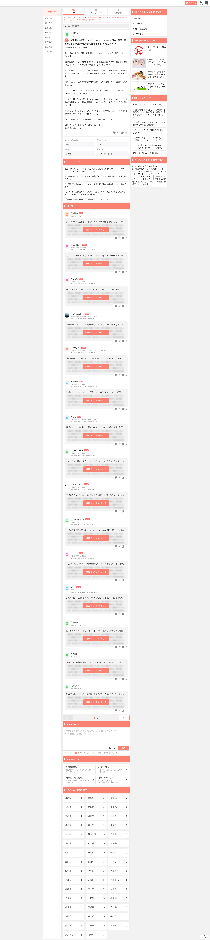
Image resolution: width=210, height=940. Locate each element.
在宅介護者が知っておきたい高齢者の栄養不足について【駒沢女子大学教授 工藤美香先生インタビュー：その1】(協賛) (149, 113)
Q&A (73, 12)
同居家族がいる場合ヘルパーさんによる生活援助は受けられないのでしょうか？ (96, 185)
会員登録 (192, 3)
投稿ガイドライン (69, 753)
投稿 (123, 748)
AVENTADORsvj (77, 314)
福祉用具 (48, 23)
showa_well (76, 348)
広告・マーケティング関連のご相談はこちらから (149, 131)
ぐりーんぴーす (77, 450)
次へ (124, 718)
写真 (114, 747)
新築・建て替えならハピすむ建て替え (149, 177)
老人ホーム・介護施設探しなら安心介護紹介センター (149, 169)
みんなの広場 (96, 12)
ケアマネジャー (139, 34)
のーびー (74, 381)
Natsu (73, 587)
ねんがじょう (76, 245)
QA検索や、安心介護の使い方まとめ (147, 153)
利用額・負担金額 (140, 29)
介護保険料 (137, 18)
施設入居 (48, 47)
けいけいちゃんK (78, 519)
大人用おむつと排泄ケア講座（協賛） (148, 104)
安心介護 (9, 3)
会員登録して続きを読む (94, 230)
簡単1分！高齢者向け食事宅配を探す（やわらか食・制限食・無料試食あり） (149, 146)
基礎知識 (118, 12)
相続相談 (48, 33)
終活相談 (48, 37)
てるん (73, 416)
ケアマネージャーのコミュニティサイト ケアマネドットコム (149, 172)
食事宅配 (48, 28)
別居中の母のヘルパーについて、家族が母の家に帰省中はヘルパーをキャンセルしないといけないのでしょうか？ (96, 170)
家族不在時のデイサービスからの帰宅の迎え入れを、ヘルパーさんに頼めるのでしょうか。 (96, 177)
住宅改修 (48, 42)
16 (125, 132)
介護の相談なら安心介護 (142, 166)
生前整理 (48, 52)
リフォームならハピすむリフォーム (148, 175)
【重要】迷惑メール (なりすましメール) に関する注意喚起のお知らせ (149, 123)
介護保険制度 (81, 18)
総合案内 (48, 18)
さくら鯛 (74, 279)
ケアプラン (137, 24)
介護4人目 (75, 685)
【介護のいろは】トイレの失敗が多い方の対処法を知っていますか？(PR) (149, 139)
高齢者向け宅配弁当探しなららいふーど (149, 180)
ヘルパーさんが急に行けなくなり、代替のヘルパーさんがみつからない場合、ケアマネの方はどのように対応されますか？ (95, 193)
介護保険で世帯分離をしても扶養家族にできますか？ (86, 199)
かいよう (74, 553)
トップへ (204, 937)
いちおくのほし (77, 484)
